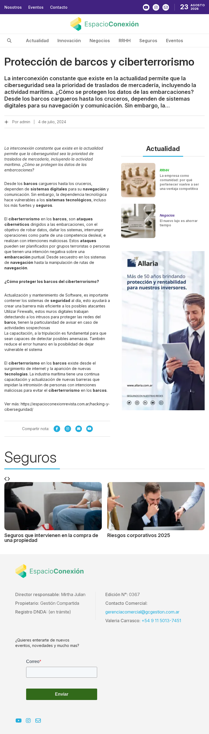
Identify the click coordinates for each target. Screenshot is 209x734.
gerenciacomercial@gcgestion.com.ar (142, 612)
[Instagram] (67, 428)
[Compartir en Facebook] (57, 428)
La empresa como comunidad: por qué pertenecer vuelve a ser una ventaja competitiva (179, 182)
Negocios (100, 40)
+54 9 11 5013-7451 (161, 620)
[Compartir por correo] (78, 428)
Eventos (36, 7)
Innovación (69, 40)
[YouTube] (89, 428)
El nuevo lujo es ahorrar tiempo (179, 223)
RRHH (125, 40)
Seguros (148, 40)
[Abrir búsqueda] (9, 40)
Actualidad (37, 40)
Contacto (58, 7)
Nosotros (13, 7)
